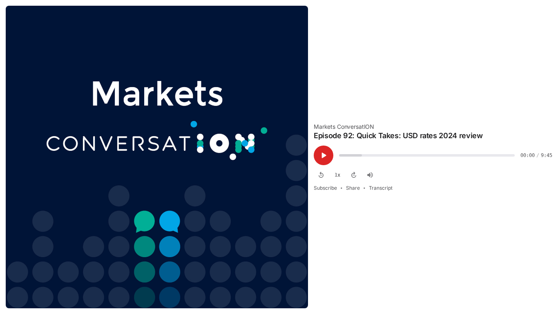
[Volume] (370, 175)
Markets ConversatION (344, 126)
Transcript (381, 188)
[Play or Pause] (323, 155)
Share (353, 188)
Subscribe (325, 188)
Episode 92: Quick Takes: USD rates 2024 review (398, 135)
